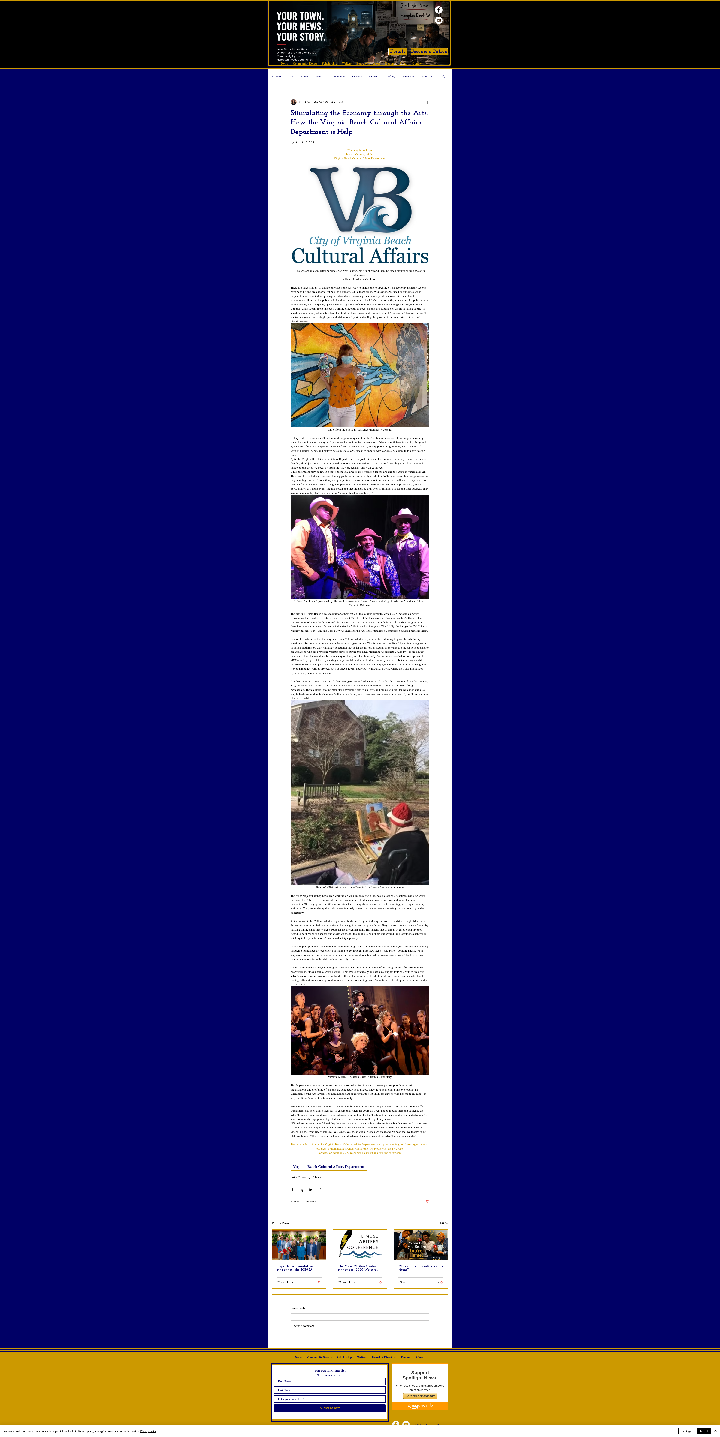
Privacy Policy (148, 1431)
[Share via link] (320, 1190)
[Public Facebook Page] (438, 10)
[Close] (715, 1431)
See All (444, 1222)
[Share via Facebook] (292, 1190)
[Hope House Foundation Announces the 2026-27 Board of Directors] (299, 1245)
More (425, 76)
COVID (373, 76)
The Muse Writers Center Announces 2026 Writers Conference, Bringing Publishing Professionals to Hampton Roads (358, 1268)
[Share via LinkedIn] (311, 1190)
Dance (319, 76)
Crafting (390, 76)
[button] (443, 76)
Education (409, 76)
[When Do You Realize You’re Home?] (421, 1245)
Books (304, 76)
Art (291, 76)
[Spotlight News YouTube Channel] (438, 20)
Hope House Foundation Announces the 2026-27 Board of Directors (295, 1268)
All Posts (277, 76)
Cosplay (357, 76)
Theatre (318, 1177)
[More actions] (427, 102)
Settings (686, 1431)
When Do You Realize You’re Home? (420, 1268)
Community (338, 76)
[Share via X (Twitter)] (301, 1190)
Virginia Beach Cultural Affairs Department (328, 1166)
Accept (704, 1431)
